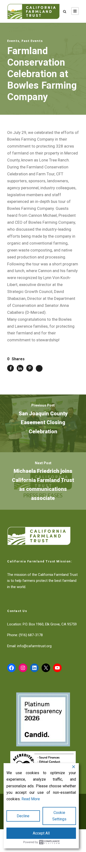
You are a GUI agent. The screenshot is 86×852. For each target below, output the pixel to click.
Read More (31, 799)
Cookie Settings (59, 815)
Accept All (41, 833)
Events (13, 41)
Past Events (32, 41)
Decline (23, 816)
